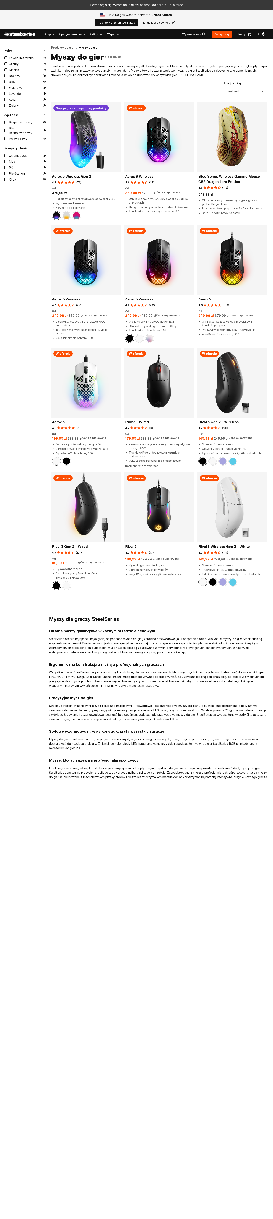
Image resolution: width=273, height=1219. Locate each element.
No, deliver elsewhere (156, 22)
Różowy (14, 76)
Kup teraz (176, 5)
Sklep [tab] (47, 34)
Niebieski (15, 70)
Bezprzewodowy (20, 122)
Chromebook (18, 155)
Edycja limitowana (21, 58)
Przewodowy (18, 139)
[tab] (194, 34)
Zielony (14, 105)
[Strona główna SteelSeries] (22, 34)
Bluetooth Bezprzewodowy (20, 130)
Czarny (14, 64)
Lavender (15, 93)
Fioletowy (15, 88)
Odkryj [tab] (94, 34)
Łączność (11, 115)
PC (11, 167)
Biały (12, 82)
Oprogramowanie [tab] (70, 34)
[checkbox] (5, 57)
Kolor (8, 50)
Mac (12, 161)
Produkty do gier (63, 47)
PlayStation (17, 173)
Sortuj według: (233, 83)
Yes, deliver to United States (116, 22)
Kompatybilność (16, 148)
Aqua (12, 99)
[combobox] (245, 91)
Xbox (12, 179)
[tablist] (73, 34)
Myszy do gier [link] (89, 47)
